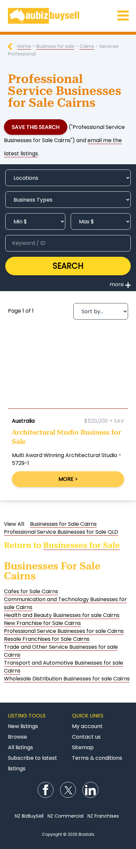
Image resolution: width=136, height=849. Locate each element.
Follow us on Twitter (68, 790)
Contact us (86, 737)
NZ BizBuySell (29, 816)
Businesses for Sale (81, 545)
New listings (23, 726)
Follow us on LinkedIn (90, 790)
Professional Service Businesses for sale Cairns (64, 631)
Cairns (87, 46)
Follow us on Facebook (45, 790)
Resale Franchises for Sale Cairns (46, 639)
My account (87, 726)
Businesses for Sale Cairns (63, 524)
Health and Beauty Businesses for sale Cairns (61, 615)
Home (24, 46)
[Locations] (68, 178)
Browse (17, 737)
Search (68, 265)
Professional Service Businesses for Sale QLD (61, 532)
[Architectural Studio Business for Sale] (68, 371)
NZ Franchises (103, 816)
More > (68, 479)
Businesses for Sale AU (68, 16)
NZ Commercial (66, 816)
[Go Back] (12, 46)
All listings (20, 747)
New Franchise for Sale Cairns (42, 623)
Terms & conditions (97, 758)
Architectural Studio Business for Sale (66, 436)
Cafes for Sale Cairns (31, 591)
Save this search (35, 127)
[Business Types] (68, 199)
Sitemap (83, 747)
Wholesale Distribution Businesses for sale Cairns (67, 678)
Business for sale (55, 46)
